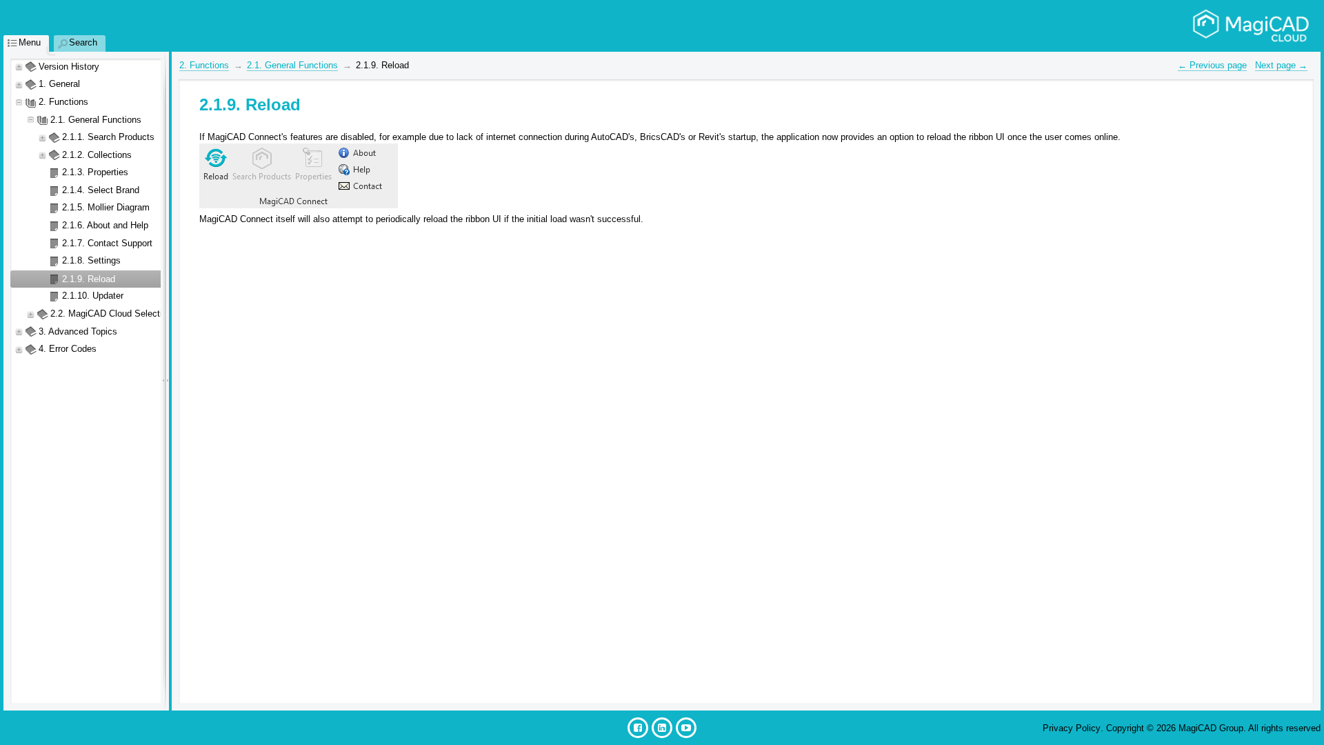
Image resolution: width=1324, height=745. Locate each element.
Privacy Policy (1072, 728)
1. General (59, 84)
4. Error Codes (68, 349)
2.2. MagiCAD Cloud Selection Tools (123, 313)
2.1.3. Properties (95, 172)
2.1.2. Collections (97, 155)
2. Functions (63, 102)
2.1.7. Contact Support (107, 243)
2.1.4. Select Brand (100, 190)
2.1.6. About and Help (105, 225)
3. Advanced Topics (78, 331)
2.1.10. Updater (92, 295)
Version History (69, 66)
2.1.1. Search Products (108, 137)
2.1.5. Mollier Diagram (106, 207)
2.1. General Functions (95, 120)
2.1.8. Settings (91, 260)
